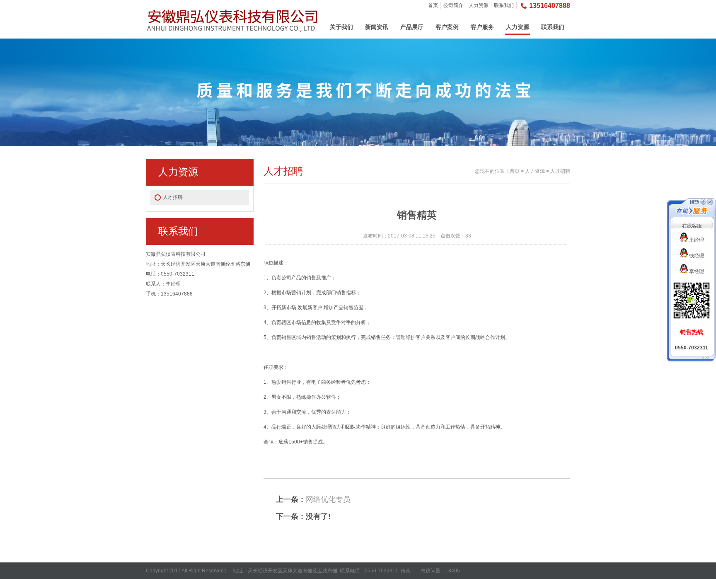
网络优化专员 (328, 499)
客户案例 (447, 27)
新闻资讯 (376, 27)
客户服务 (482, 27)
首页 (433, 5)
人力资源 (479, 5)
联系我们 (504, 5)
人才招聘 (173, 197)
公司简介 (453, 5)
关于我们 (341, 27)
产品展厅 (411, 27)
